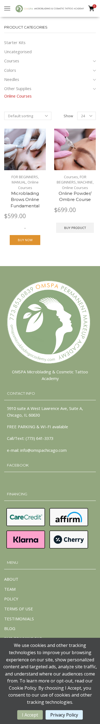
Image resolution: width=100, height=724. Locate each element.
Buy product (75, 228)
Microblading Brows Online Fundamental (25, 199)
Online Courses (28, 185)
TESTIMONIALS (19, 618)
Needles (11, 79)
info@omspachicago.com (43, 450)
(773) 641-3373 (39, 438)
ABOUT (11, 579)
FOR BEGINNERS (24, 176)
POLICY (11, 598)
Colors (10, 70)
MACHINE (85, 182)
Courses (71, 176)
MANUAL (19, 182)
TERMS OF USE (18, 608)
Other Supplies (17, 88)
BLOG (9, 628)
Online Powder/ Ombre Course (75, 196)
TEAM (10, 589)
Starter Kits (15, 42)
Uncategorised (18, 51)
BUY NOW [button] (25, 240)
